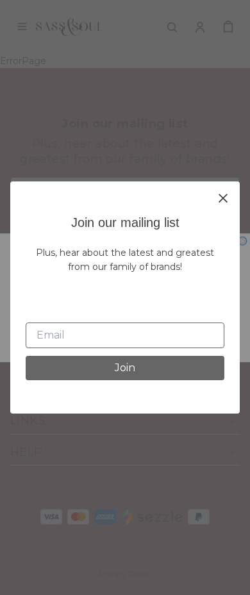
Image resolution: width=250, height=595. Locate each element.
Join (125, 368)
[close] (223, 198)
